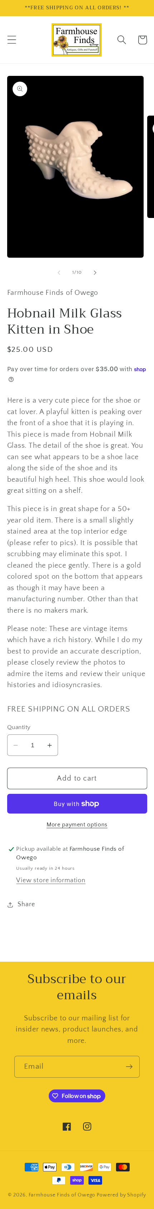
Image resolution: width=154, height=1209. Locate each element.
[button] (11, 40)
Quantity (19, 727)
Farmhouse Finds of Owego (62, 1195)
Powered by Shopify (121, 1195)
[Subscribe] (129, 1067)
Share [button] (26, 904)
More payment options (77, 825)
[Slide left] (59, 272)
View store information (50, 880)
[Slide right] (95, 272)
